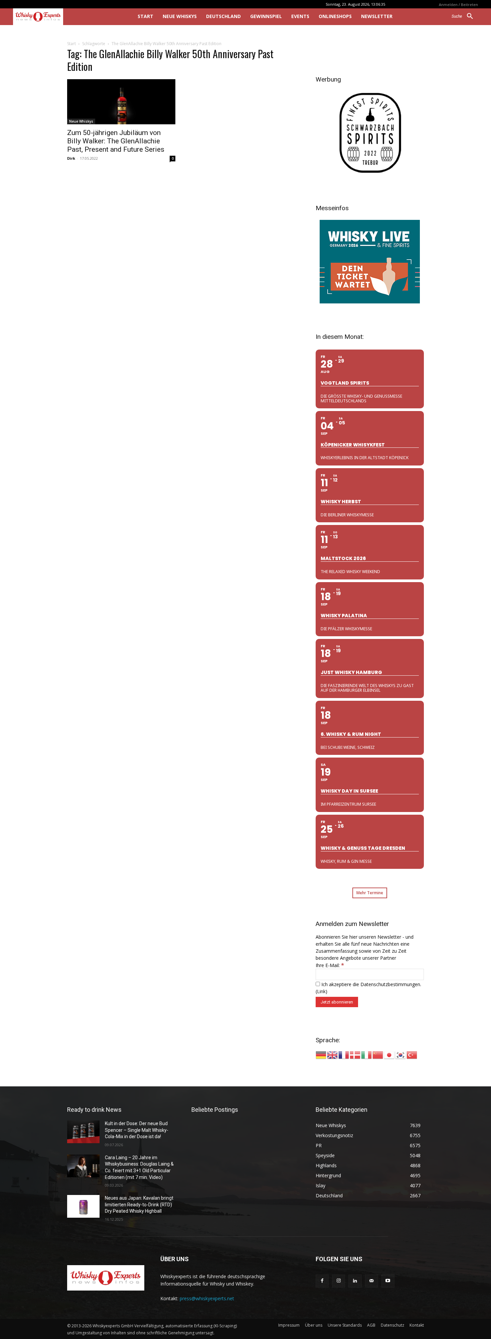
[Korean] (400, 1054)
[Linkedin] (354, 1281)
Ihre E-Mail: (330, 965)
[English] (332, 1054)
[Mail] (371, 1281)
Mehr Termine (369, 893)
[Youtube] (387, 1281)
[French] (344, 1054)
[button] (465, 16)
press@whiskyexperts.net (207, 1298)
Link (321, 991)
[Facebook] (322, 1281)
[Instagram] (338, 1281)
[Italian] (366, 1054)
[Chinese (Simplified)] (378, 1054)
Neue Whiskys (81, 121)
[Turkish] (412, 1054)
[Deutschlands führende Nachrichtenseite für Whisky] (66, 16)
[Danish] (355, 1054)
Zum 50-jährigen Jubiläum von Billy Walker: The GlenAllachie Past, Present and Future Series (115, 141)
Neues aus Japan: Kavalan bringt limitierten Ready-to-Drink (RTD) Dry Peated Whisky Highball (139, 1204)
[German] (321, 1054)
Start (71, 43)
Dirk (71, 158)
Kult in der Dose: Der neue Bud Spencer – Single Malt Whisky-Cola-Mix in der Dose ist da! (136, 1130)
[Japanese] (389, 1054)
